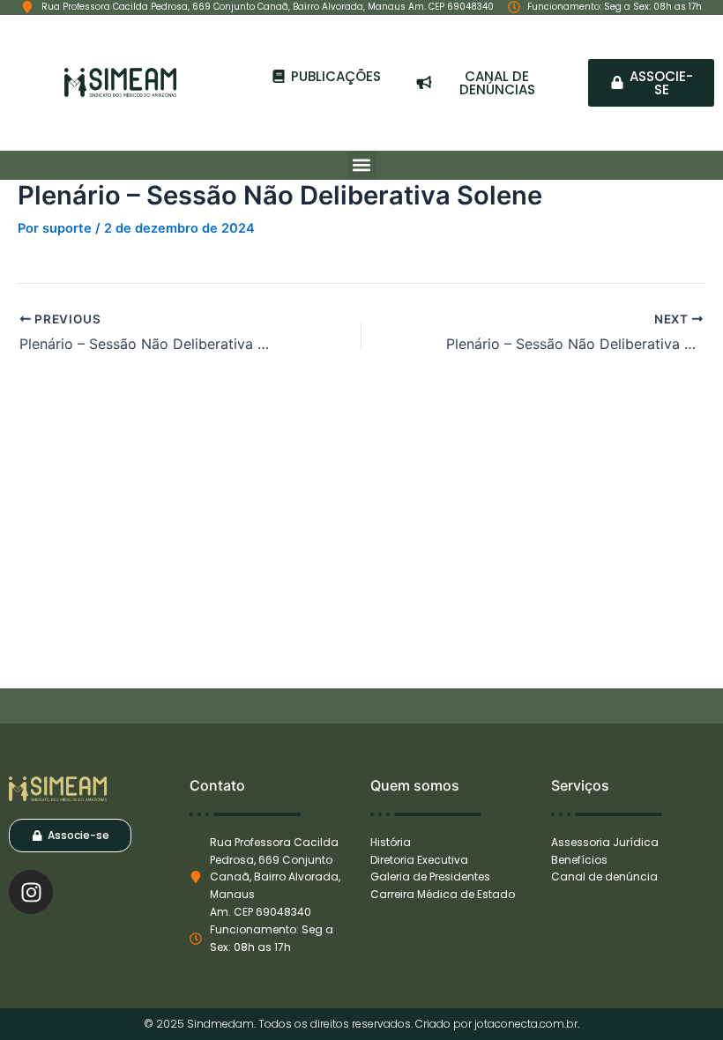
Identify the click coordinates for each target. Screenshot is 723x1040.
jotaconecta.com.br (526, 1023)
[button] (361, 165)
